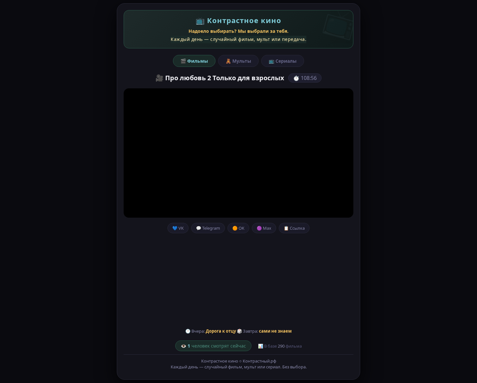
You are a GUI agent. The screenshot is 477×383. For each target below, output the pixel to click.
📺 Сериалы (283, 61)
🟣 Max (264, 228)
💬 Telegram (208, 228)
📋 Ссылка (294, 228)
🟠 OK (238, 228)
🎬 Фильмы (194, 61)
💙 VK (178, 228)
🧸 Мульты (238, 61)
